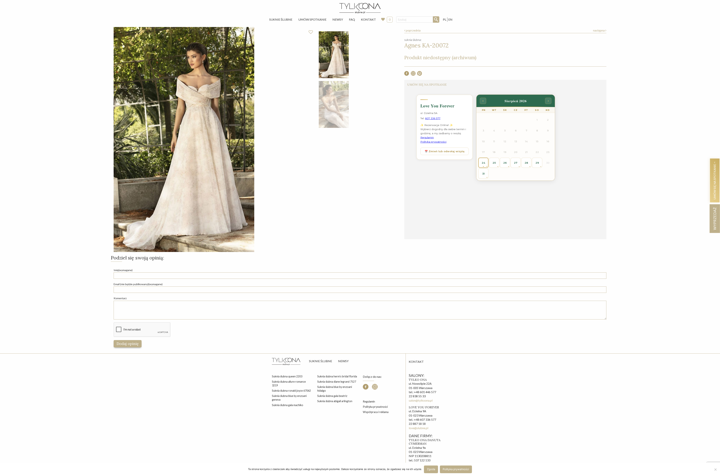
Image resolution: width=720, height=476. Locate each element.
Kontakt (368, 19)
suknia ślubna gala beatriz (332, 395)
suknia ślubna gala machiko (287, 405)
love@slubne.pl (418, 428)
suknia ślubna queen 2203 (287, 376)
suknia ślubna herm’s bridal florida (337, 376)
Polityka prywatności (375, 406)
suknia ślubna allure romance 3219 (289, 383)
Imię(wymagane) (123, 270)
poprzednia (413, 30)
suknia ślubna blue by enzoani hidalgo (334, 388)
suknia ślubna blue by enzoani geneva (289, 397)
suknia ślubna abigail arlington (334, 401)
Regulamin (369, 401)
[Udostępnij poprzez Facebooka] (406, 74)
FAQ (352, 19)
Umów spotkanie (312, 19)
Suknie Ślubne (280, 19)
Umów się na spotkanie (714, 181)
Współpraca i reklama (375, 412)
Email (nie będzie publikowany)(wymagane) (138, 284)
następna (599, 30)
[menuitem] (280, 19)
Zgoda (431, 469)
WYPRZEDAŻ (714, 218)
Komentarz (120, 298)
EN (450, 19)
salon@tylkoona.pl (421, 400)
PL (444, 19)
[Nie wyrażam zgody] (715, 469)
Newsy (337, 19)
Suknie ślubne (320, 361)
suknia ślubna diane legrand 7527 (336, 381)
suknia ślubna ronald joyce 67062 (291, 390)
